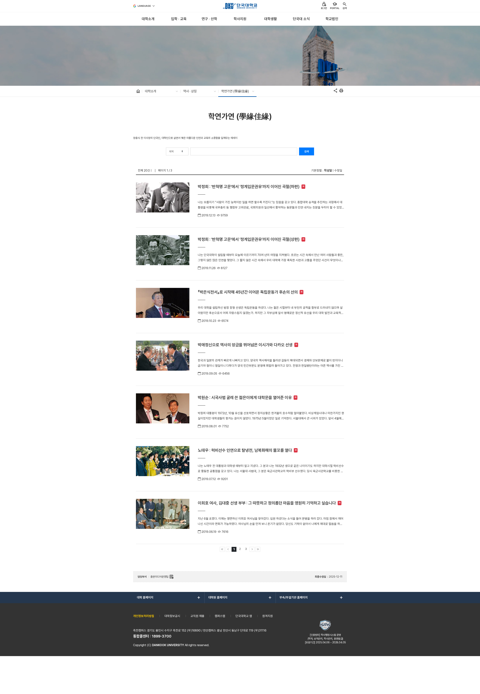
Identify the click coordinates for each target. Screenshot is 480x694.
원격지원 (267, 616)
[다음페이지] (252, 549)
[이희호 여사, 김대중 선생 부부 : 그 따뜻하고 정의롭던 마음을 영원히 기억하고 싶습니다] (162, 517)
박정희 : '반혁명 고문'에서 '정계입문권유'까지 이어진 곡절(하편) (249, 186)
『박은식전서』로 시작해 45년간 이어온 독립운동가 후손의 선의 (248, 292)
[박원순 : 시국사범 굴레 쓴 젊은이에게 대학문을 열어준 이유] (162, 412)
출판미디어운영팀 (162, 576)
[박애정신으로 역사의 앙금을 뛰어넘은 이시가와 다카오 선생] (162, 359)
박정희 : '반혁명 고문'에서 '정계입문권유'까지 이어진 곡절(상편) (249, 239)
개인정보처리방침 (143, 616)
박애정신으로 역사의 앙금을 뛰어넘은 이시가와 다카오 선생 (245, 344)
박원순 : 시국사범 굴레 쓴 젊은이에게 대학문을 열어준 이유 (245, 397)
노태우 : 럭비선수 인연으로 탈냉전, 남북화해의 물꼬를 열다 (245, 450)
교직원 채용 (197, 616)
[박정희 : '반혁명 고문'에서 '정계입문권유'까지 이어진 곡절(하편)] (162, 201)
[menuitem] (148, 19)
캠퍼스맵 (220, 616)
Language (144, 6)
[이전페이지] (228, 549)
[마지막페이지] (257, 549)
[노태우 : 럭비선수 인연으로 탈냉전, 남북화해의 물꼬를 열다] (162, 465)
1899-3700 (161, 636)
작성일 (328, 170)
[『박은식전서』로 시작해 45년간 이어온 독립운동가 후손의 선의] (162, 306)
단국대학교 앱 (244, 616)
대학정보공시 (172, 616)
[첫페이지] (222, 549)
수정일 (338, 170)
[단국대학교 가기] (240, 6)
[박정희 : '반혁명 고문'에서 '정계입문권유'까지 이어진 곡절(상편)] (162, 254)
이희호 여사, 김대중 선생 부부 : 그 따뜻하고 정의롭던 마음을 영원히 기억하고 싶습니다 (267, 503)
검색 (306, 151)
